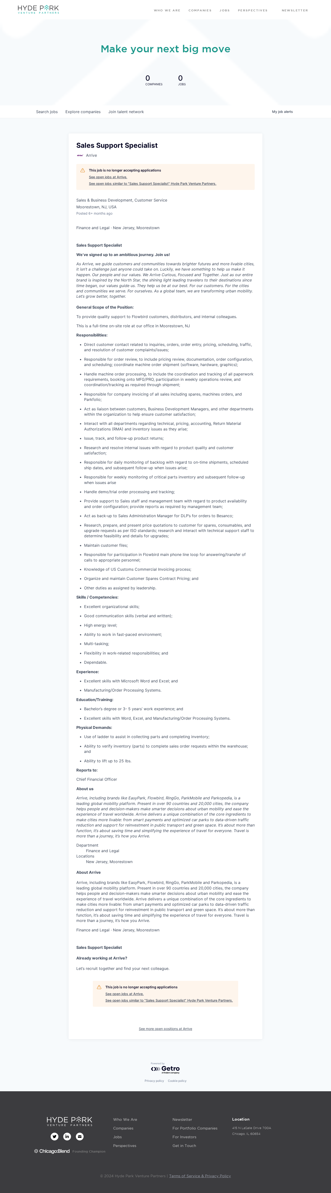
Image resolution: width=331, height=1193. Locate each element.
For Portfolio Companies (195, 1128)
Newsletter (182, 1119)
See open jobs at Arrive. (108, 177)
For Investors (184, 1137)
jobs (47, 111)
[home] (38, 9)
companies (83, 111)
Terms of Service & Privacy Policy (200, 1176)
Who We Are (125, 1119)
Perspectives (124, 1146)
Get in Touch (184, 1146)
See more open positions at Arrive (165, 1029)
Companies (123, 1128)
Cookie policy (177, 1081)
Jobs (117, 1137)
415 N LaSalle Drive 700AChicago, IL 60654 (251, 1131)
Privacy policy (154, 1081)
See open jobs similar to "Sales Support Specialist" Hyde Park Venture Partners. (152, 183)
